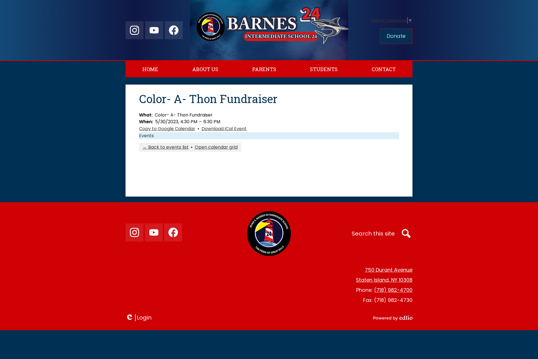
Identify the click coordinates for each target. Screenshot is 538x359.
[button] (205, 69)
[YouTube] (154, 30)
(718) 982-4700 (393, 289)
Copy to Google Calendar (167, 128)
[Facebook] (174, 30)
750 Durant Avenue (388, 269)
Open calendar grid (216, 147)
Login (140, 317)
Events (146, 135)
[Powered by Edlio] (392, 318)
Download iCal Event (224, 128)
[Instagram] (134, 30)
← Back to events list (166, 147)
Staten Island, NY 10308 (384, 279)
